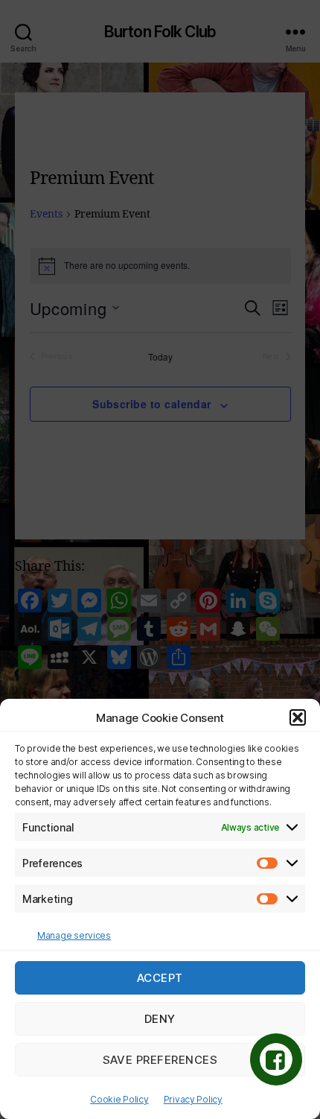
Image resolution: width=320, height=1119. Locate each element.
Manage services (74, 935)
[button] (297, 717)
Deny (160, 1019)
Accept (160, 978)
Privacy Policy (193, 1099)
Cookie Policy (119, 1099)
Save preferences (160, 1060)
